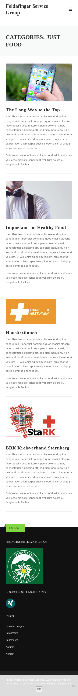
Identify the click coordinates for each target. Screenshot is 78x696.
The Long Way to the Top (33, 109)
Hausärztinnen (21, 332)
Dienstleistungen (15, 626)
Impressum (12, 640)
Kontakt (10, 653)
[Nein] (73, 685)
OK (39, 689)
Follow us (14, 527)
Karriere (10, 647)
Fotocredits (12, 633)
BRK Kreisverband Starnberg (37, 447)
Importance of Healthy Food (36, 227)
